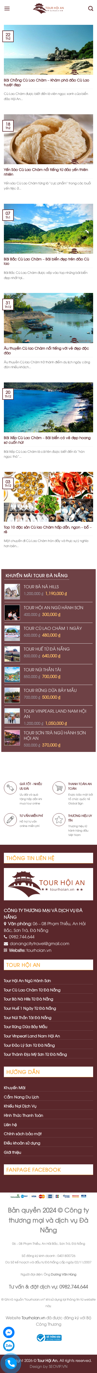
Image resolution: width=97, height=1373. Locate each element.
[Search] (90, 8)
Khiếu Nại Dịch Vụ (20, 1105)
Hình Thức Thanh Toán (23, 1115)
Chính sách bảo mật (23, 1133)
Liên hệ (10, 1124)
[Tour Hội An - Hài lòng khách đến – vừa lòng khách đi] (49, 8)
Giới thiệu (12, 1152)
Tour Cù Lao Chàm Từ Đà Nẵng (32, 989)
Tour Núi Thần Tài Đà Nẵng (27, 1017)
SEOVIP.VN (58, 1366)
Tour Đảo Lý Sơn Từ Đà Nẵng (29, 1045)
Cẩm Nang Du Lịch (21, 1096)
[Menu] (7, 8)
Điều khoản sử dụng (22, 1142)
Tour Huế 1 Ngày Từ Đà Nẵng (30, 1008)
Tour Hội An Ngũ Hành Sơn (27, 980)
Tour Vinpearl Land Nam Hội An (32, 1035)
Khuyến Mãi (14, 1087)
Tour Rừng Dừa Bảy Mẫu (25, 1026)
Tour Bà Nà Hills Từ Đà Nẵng (28, 998)
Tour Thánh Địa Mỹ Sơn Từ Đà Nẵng (35, 1054)
